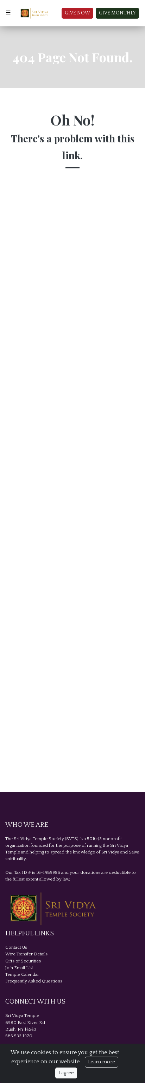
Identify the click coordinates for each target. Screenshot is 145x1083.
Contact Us (16, 947)
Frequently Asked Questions (33, 981)
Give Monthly (117, 13)
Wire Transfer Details (26, 954)
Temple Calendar (22, 974)
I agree (66, 1073)
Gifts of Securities (23, 961)
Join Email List (19, 967)
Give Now (77, 13)
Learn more (101, 1062)
